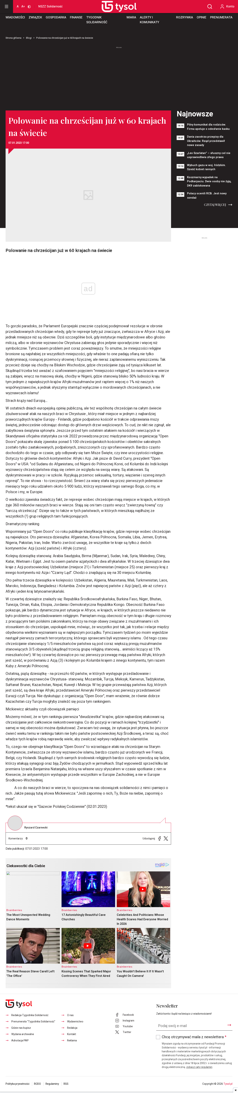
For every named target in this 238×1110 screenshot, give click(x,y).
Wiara (131, 17)
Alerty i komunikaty (149, 20)
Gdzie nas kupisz (21, 1028)
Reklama (72, 1040)
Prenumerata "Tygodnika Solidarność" (33, 1022)
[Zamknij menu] (6, 6)
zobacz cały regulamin (199, 1067)
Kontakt (71, 1034)
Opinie (201, 17)
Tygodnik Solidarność (96, 20)
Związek (35, 17)
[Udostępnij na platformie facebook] (159, 838)
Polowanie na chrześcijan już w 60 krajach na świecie (64, 38)
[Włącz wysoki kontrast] (29, 6)
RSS (66, 1084)
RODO (37, 1084)
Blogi (29, 38)
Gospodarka (56, 17)
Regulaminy (52, 1084)
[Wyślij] (229, 1025)
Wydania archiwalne (22, 1034)
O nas (70, 1015)
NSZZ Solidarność (50, 6)
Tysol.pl (227, 1084)
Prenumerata (221, 17)
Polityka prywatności (17, 1084)
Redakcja (72, 1028)
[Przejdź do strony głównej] (115, 6)
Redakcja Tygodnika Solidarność (29, 1015)
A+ (23, 6)
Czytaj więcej (215, 205)
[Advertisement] (119, 77)
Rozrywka (184, 17)
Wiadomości (15, 17)
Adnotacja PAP (20, 1040)
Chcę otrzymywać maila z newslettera (194, 1037)
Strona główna (13, 38)
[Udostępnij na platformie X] (166, 838)
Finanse (76, 17)
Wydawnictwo (75, 1022)
